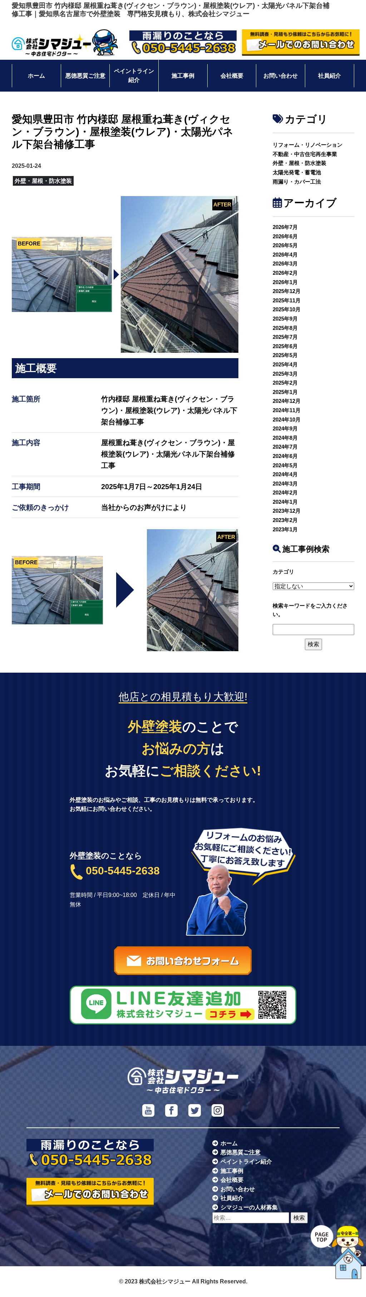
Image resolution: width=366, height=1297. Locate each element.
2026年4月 (285, 255)
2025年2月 (285, 383)
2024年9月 (285, 428)
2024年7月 (285, 447)
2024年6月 (285, 456)
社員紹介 (329, 76)
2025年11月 (287, 300)
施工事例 (183, 76)
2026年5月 (285, 245)
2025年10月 (287, 309)
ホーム (36, 76)
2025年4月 (285, 364)
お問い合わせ (280, 76)
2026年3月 (285, 263)
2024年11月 (287, 410)
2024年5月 (285, 465)
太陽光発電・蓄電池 (297, 172)
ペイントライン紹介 (134, 75)
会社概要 (232, 76)
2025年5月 (285, 355)
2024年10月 (287, 419)
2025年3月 (285, 374)
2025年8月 (285, 328)
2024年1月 (285, 502)
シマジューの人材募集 (249, 1207)
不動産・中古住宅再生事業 (305, 154)
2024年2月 (285, 492)
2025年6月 (285, 346)
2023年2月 (285, 520)
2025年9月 (285, 319)
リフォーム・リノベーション (307, 145)
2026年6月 (285, 236)
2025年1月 (285, 392)
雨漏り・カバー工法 (297, 182)
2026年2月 (285, 273)
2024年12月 (287, 401)
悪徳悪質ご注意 (85, 76)
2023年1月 (285, 529)
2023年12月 (287, 511)
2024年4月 (285, 474)
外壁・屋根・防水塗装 (299, 163)
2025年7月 (285, 337)
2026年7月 (285, 227)
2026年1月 (285, 282)
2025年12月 (287, 291)
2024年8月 (285, 438)
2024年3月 (285, 484)
